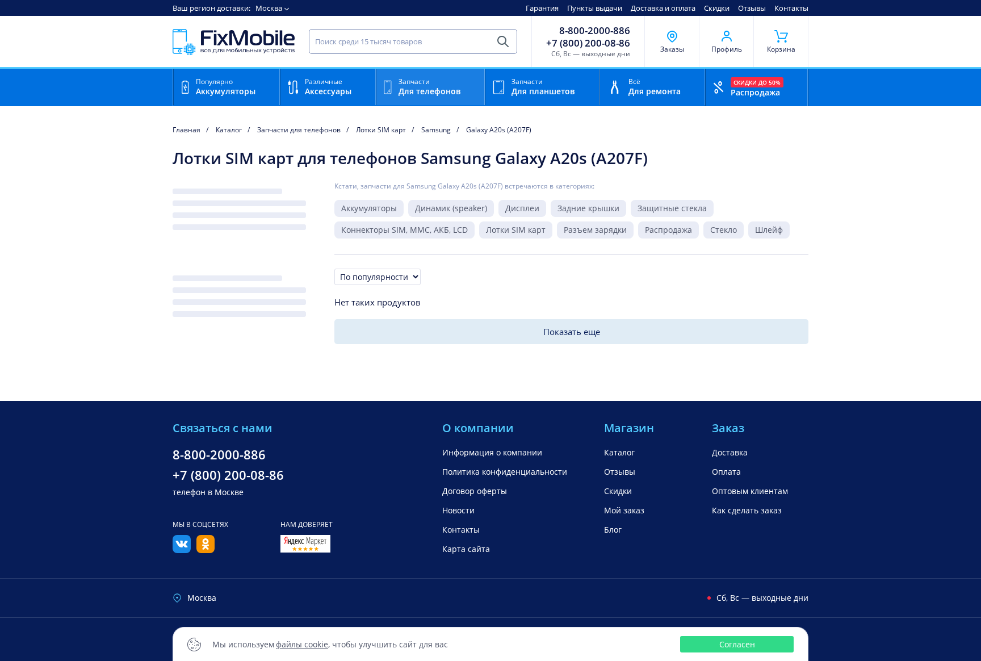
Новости (458, 510)
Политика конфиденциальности (504, 471)
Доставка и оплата (663, 8)
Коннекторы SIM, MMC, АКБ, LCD (404, 229)
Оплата (726, 471)
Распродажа (668, 229)
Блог (613, 529)
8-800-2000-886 (594, 30)
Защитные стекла (672, 208)
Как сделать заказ (747, 510)
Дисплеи (522, 208)
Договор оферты (474, 491)
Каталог (619, 452)
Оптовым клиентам (750, 491)
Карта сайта (466, 548)
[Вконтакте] (182, 549)
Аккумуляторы (369, 208)
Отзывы (752, 8)
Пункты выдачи (594, 8)
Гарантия (542, 8)
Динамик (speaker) (451, 208)
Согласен (737, 644)
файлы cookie (302, 644)
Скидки (717, 8)
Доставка (730, 452)
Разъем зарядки (595, 229)
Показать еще (571, 331)
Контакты (791, 8)
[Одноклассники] (205, 549)
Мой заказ (624, 510)
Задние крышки (588, 208)
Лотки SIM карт (516, 229)
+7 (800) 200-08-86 (588, 43)
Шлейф (769, 229)
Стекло (723, 229)
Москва (268, 8)
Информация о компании (492, 452)
